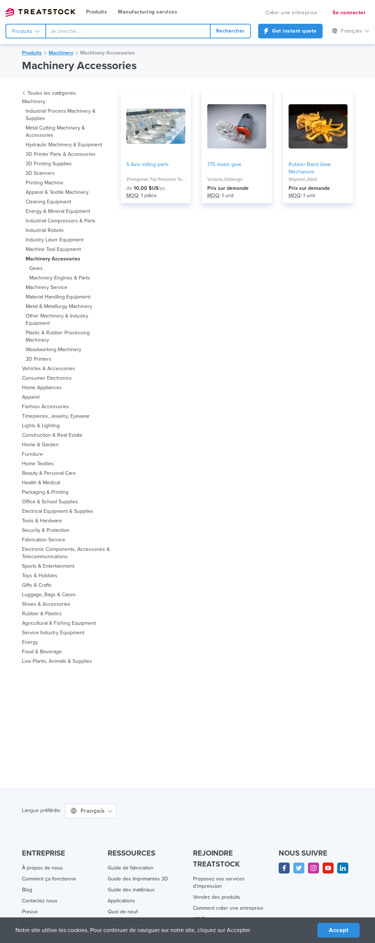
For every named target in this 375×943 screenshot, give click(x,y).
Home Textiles (38, 464)
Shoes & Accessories (46, 604)
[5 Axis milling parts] (155, 126)
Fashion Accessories (45, 406)
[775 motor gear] (236, 126)
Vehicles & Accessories (48, 368)
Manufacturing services (147, 12)
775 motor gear (224, 164)
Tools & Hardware (42, 521)
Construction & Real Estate (52, 435)
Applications (121, 901)
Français (94, 811)
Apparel (31, 397)
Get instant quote (294, 31)
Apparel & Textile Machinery (57, 192)
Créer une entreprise (291, 13)
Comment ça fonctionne (49, 879)
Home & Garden (40, 445)
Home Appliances (42, 387)
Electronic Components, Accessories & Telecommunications (66, 553)
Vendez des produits (216, 897)
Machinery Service (46, 287)
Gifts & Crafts (37, 585)
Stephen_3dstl (303, 179)
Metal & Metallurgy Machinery (59, 306)
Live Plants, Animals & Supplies (57, 661)
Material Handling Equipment (58, 297)
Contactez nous (39, 901)
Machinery (61, 53)
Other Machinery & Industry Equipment (57, 319)
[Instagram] (313, 868)
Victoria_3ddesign (225, 179)
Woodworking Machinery (53, 349)
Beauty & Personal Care (49, 473)
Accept (338, 930)
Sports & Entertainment (48, 566)
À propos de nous (42, 868)
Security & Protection (46, 530)
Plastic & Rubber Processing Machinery (58, 336)
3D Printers (38, 359)
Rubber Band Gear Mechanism (310, 168)
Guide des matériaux (131, 890)
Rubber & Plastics (42, 613)
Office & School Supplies (50, 502)
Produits (96, 12)
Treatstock (40, 12)
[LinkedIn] (342, 868)
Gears (36, 268)
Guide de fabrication (130, 868)
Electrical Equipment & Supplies (57, 511)
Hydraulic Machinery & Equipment (64, 145)
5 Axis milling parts (147, 164)
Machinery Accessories (107, 53)
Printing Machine (44, 183)
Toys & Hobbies (39, 575)
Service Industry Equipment (53, 633)
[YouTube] (328, 868)
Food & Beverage (42, 652)
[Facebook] (284, 868)
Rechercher (230, 31)
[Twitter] (298, 868)
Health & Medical (41, 483)
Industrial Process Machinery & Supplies (61, 114)
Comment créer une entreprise (228, 908)
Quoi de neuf (123, 912)
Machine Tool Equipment (53, 249)
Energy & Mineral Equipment (58, 211)
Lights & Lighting (41, 425)
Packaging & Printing (45, 492)
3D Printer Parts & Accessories (61, 154)
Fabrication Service (43, 540)
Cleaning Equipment (48, 202)
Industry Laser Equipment (54, 240)
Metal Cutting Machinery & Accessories (55, 131)
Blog (27, 890)
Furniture (32, 454)
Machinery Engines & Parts (59, 278)
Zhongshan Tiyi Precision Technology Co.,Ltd (155, 179)
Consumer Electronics (47, 378)
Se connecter (349, 13)
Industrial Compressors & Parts (61, 221)
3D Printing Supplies (49, 164)
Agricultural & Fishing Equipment (59, 623)
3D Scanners (40, 173)
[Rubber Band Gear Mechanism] (318, 126)
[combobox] (128, 31)
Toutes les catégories (51, 93)
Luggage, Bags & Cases (49, 594)
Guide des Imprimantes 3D (138, 879)
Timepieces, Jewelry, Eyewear (56, 416)
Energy (30, 642)
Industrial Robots (45, 230)
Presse (30, 912)
